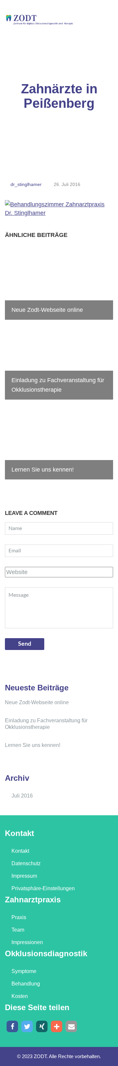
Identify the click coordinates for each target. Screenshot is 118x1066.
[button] (12, 1026)
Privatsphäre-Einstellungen (43, 888)
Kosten (19, 996)
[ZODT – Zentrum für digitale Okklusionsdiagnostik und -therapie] (39, 19)
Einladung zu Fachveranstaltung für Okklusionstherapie (46, 724)
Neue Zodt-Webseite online (37, 702)
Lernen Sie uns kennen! (32, 745)
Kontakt (20, 851)
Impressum (24, 876)
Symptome (23, 971)
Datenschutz (26, 863)
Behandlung (25, 983)
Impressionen (27, 942)
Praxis (18, 917)
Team (17, 930)
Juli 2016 (22, 796)
